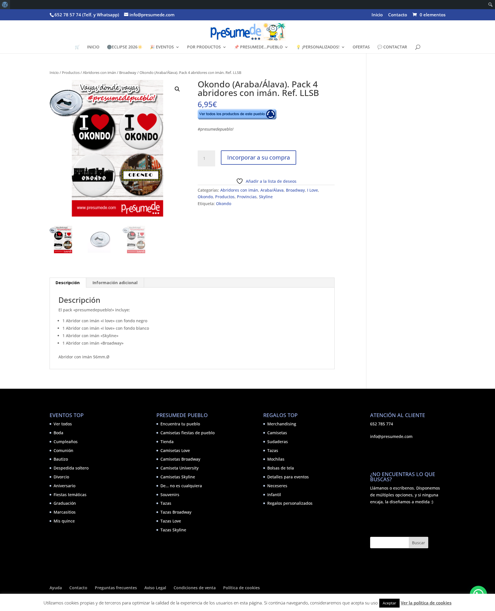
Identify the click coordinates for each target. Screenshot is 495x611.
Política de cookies (241, 587)
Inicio (377, 15)
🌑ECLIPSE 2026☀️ (124, 47)
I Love (312, 190)
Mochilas (275, 459)
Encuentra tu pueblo (180, 424)
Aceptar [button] (389, 603)
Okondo (205, 196)
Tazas (165, 503)
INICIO (93, 47)
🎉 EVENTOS (162, 47)
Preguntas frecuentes (116, 587)
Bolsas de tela (280, 468)
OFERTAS (361, 47)
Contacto (397, 15)
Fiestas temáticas (70, 494)
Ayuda (56, 587)
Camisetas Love (175, 450)
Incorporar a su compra (258, 157)
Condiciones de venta (195, 587)
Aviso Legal (155, 587)
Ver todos (63, 424)
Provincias (247, 196)
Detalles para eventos (288, 477)
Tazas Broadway (175, 512)
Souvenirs (169, 494)
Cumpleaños (66, 441)
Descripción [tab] (68, 282)
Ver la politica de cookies (426, 603)
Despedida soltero (71, 468)
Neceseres (277, 485)
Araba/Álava (272, 190)
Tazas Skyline (173, 530)
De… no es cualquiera (181, 485)
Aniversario (64, 485)
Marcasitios (65, 512)
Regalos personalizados (290, 503)
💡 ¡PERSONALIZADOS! (317, 47)
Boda (58, 432)
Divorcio (61, 477)
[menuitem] (5, 4)
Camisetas (277, 432)
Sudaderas (277, 441)
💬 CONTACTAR (392, 47)
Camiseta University (179, 468)
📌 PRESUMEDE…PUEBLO (258, 47)
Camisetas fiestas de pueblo (187, 432)
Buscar (418, 542)
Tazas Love (170, 521)
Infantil (274, 494)
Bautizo (61, 459)
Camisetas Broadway (180, 459)
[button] (177, 89)
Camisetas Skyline (177, 477)
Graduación (65, 503)
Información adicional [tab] (115, 282)
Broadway (127, 72)
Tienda (167, 441)
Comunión (63, 450)
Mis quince (64, 521)
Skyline (266, 196)
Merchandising (281, 424)
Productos (71, 72)
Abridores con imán (99, 72)
